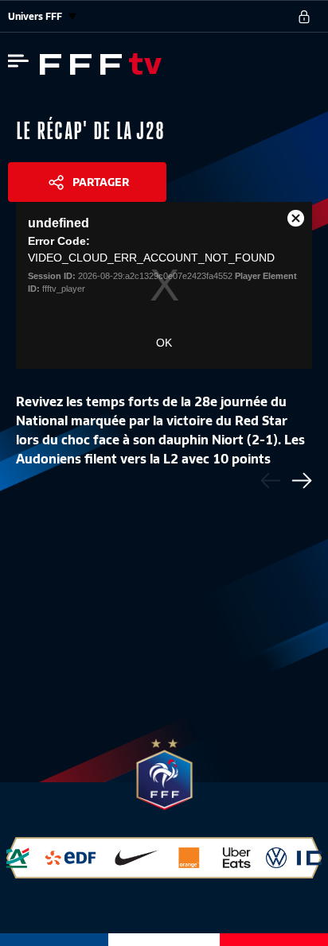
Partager (100, 182)
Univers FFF (36, 16)
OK (164, 342)
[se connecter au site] (304, 17)
